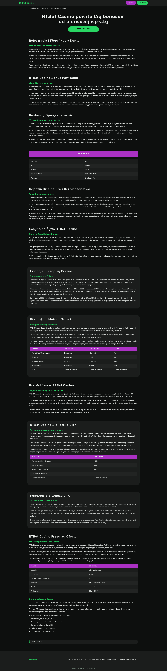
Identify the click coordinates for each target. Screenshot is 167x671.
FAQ (103, 659)
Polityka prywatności (132, 659)
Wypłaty (98, 659)
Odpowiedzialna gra (111, 659)
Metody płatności (90, 659)
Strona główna (72, 659)
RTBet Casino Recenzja (37, 8)
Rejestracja (142, 3)
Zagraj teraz (83, 29)
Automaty (80, 659)
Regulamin (122, 659)
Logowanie (131, 3)
